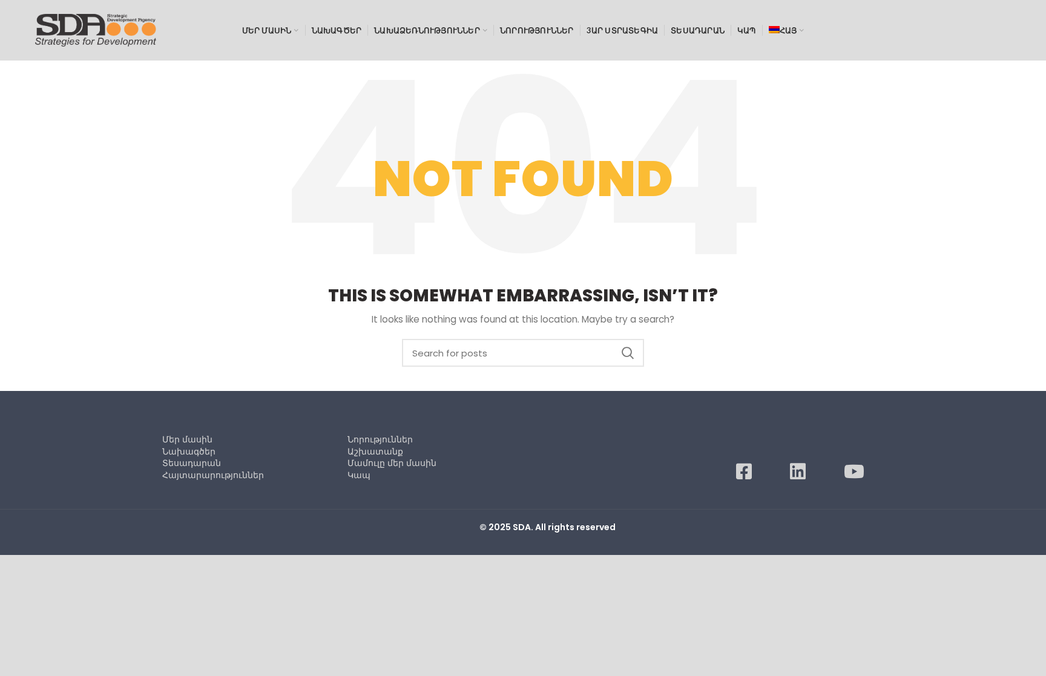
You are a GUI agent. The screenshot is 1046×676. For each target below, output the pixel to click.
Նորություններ (380, 439)
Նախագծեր (188, 451)
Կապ (358, 475)
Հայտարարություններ (213, 475)
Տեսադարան (191, 463)
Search (628, 353)
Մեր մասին (187, 439)
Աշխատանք (375, 451)
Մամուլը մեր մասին (391, 463)
